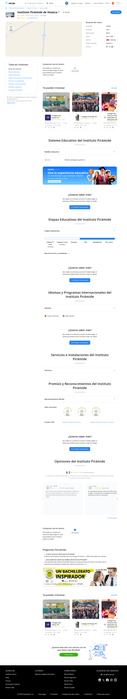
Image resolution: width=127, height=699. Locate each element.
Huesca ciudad (44, 8)
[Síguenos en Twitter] (103, 680)
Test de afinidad (98, 3)
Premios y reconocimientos (17, 84)
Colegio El (88, 117)
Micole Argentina (70, 678)
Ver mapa (43, 15)
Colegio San (56, 116)
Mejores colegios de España (44, 674)
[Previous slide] (42, 111)
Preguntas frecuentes (16, 90)
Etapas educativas (14, 75)
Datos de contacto (15, 69)
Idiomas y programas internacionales (20, 78)
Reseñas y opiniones (15, 87)
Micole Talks (10, 688)
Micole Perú (68, 684)
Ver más (114, 88)
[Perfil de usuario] (119, 3)
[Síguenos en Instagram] (111, 680)
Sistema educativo (14, 72)
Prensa (8, 681)
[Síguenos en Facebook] (107, 680)
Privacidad (53, 694)
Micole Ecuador (69, 688)
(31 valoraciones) (32, 18)
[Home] (6, 8)
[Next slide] (117, 111)
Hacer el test (69, 654)
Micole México (69, 674)
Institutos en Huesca (32, 8)
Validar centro (11, 103)
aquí (85, 564)
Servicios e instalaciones (16, 81)
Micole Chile (68, 681)
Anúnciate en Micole (13, 684)
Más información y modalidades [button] (56, 253)
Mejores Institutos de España (16, 8)
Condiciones (88, 694)
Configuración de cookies (70, 694)
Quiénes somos (11, 674)
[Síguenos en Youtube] (115, 680)
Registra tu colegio (76, 3)
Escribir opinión (112, 518)
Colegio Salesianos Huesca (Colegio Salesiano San (114, 116)
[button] (113, 3)
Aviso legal (42, 694)
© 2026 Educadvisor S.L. (26, 694)
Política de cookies (103, 694)
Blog (7, 678)
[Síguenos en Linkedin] (99, 680)
